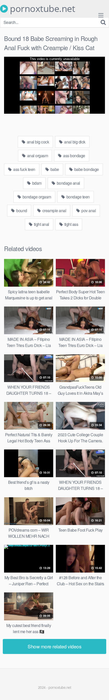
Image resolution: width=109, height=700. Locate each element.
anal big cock (37, 142)
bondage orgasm (36, 197)
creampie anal (53, 210)
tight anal (41, 224)
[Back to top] (100, 689)
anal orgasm (37, 155)
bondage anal (68, 183)
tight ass (70, 224)
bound (21, 210)
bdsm (36, 183)
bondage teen (77, 197)
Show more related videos (54, 646)
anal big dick (74, 142)
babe (54, 169)
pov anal (88, 210)
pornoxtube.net (41, 8)
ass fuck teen (23, 169)
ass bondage (73, 155)
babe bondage (86, 169)
